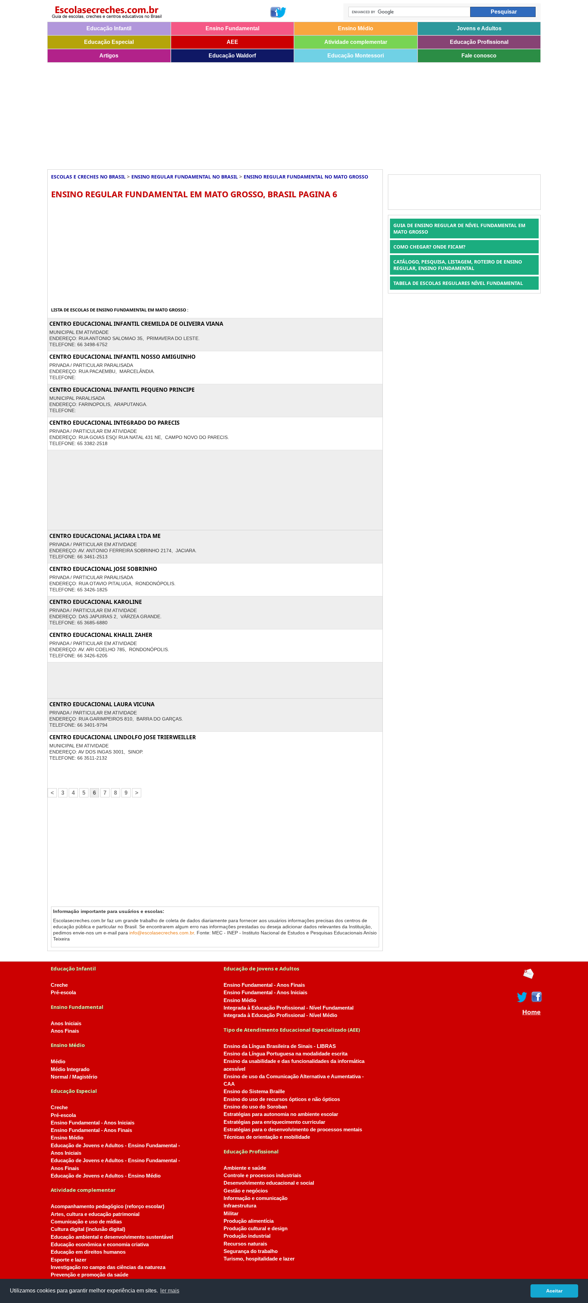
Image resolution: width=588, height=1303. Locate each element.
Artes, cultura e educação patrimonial (95, 1214)
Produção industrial (247, 1236)
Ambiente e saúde (245, 1168)
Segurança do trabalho (251, 1251)
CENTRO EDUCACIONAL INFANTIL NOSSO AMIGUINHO (122, 356)
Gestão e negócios (246, 1191)
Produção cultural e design (256, 1228)
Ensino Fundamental (232, 28)
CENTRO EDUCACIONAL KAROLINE (95, 602)
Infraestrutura (240, 1205)
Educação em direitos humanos (88, 1252)
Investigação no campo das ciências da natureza (108, 1267)
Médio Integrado (70, 1069)
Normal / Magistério (74, 1077)
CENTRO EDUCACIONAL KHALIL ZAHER (100, 635)
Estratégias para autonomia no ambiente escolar (281, 1114)
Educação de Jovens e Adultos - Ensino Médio (106, 1176)
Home (531, 1012)
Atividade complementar (355, 42)
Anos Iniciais (66, 1023)
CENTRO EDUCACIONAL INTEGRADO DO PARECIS (114, 422)
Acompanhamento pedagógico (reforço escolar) (107, 1206)
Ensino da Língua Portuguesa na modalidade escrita (285, 1053)
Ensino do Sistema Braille (254, 1091)
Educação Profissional (479, 42)
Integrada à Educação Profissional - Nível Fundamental (289, 1008)
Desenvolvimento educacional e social (269, 1183)
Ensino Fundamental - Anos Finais (91, 1130)
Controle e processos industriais (262, 1175)
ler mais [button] (169, 1290)
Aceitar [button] (554, 1290)
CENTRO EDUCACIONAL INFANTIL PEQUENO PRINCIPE (122, 389)
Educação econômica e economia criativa (100, 1244)
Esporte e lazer (68, 1260)
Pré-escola (63, 992)
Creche (59, 985)
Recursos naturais (245, 1244)
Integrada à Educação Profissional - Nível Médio (280, 1015)
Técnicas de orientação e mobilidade (267, 1137)
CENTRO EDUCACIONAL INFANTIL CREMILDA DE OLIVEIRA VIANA (136, 323)
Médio (58, 1061)
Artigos (108, 55)
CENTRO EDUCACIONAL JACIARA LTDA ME (105, 536)
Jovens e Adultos (479, 28)
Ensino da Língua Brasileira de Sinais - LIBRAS (280, 1046)
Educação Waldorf (232, 55)
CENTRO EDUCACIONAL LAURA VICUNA (101, 704)
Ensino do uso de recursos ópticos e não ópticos (282, 1099)
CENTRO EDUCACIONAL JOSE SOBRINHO (103, 569)
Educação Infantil (108, 28)
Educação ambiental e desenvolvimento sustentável (112, 1237)
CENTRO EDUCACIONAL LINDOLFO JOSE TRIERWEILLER (122, 737)
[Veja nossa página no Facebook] (275, 12)
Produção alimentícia (249, 1221)
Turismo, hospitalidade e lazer (259, 1259)
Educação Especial (109, 42)
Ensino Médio (355, 28)
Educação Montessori (355, 55)
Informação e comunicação (256, 1198)
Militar (231, 1213)
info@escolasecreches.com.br (161, 932)
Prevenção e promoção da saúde (89, 1274)
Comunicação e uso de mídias (86, 1221)
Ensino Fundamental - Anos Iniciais (92, 1123)
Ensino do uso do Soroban (255, 1107)
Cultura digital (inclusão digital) (88, 1229)
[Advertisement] (251, 113)
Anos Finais (65, 1031)
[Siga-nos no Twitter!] (281, 12)
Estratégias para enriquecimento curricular (274, 1122)
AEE (232, 42)
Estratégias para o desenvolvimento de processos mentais (293, 1129)
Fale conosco (478, 55)
